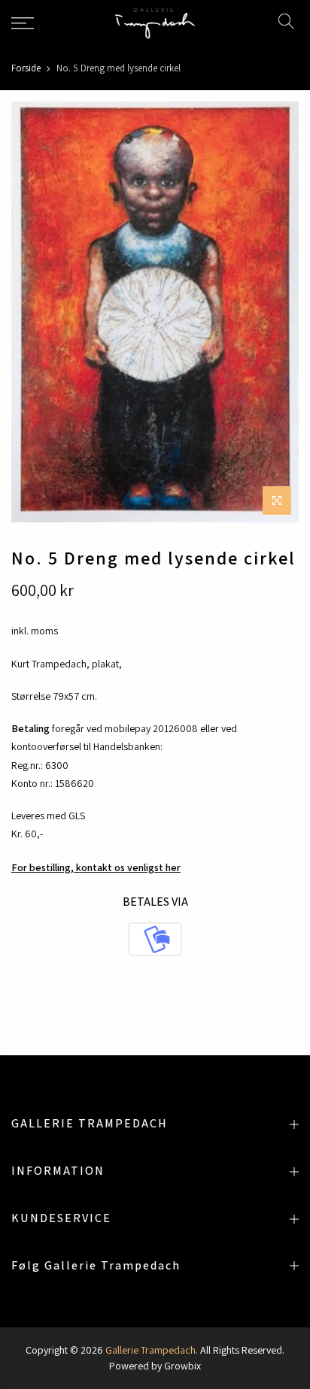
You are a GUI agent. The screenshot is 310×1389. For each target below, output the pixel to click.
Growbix (182, 1365)
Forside (26, 68)
